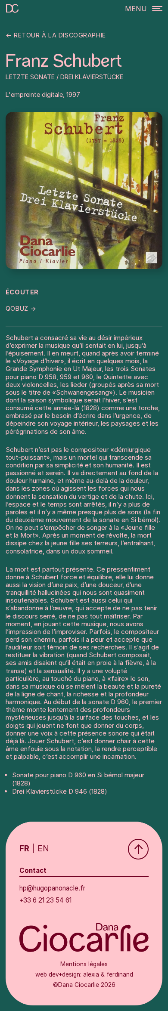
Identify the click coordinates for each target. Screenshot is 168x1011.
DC (11, 10)
